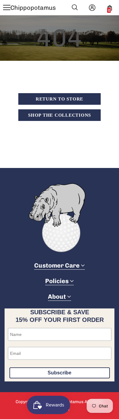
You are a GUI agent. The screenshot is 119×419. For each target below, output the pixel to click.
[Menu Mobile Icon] (6, 7)
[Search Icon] (75, 8)
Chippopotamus (33, 7)
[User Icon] (92, 8)
